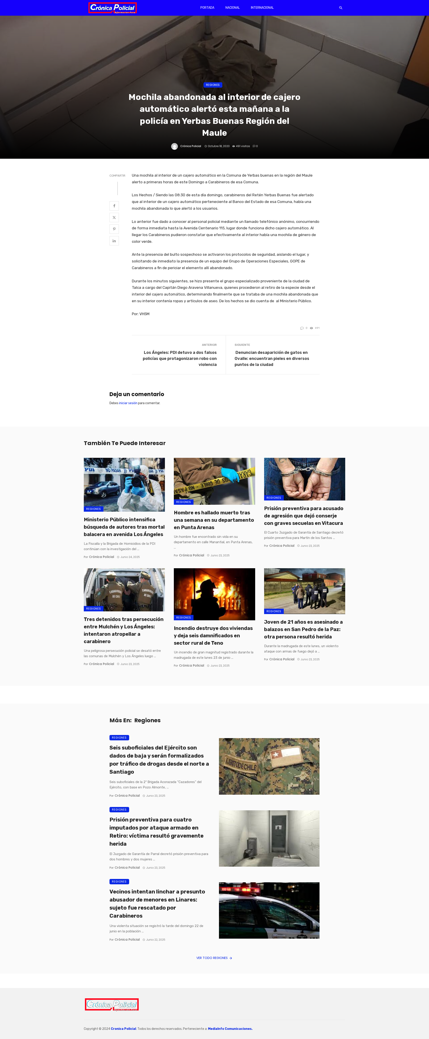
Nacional (232, 8)
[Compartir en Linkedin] (114, 240)
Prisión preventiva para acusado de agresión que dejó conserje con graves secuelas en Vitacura (303, 516)
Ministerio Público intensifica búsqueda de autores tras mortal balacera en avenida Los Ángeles (124, 527)
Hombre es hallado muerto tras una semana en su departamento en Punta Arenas (214, 520)
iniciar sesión (128, 403)
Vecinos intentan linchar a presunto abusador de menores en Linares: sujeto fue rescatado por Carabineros (157, 904)
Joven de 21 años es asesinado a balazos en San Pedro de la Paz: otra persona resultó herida (303, 629)
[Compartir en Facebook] (114, 206)
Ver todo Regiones (212, 958)
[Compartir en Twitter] (114, 217)
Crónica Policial (190, 146)
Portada (207, 8)
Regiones (213, 85)
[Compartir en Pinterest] (114, 229)
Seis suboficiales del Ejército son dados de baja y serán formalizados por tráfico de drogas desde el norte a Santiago (159, 760)
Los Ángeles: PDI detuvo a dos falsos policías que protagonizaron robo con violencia (180, 358)
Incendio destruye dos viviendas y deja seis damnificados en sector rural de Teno (213, 635)
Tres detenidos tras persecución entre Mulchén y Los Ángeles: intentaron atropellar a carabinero (124, 630)
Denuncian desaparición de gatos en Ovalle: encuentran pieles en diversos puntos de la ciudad (272, 358)
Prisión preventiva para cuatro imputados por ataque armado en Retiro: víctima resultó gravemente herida (156, 832)
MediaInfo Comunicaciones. (230, 1029)
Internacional (262, 8)
